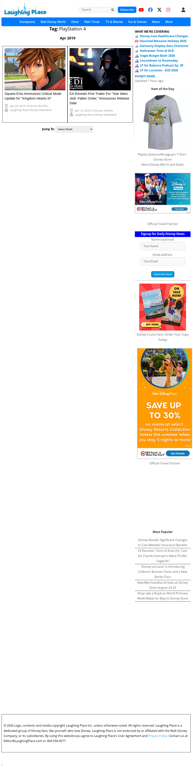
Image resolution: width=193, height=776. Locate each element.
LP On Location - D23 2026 (159, 70)
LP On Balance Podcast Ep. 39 (161, 65)
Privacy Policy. (158, 736)
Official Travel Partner (162, 224)
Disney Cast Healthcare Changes (164, 36)
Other (75, 22)
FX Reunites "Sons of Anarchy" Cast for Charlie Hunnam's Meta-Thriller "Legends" (162, 556)
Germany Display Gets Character (164, 46)
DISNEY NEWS (145, 76)
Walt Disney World (53, 22)
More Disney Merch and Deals (162, 164)
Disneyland (27, 22)
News (156, 22)
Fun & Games (137, 22)
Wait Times (92, 22)
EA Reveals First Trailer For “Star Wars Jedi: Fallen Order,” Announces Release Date (99, 98)
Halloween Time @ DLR (157, 51)
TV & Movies (114, 22)
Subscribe (127, 9)
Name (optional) (162, 239)
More (169, 22)
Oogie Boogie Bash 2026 (157, 56)
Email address (163, 255)
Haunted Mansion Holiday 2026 (163, 41)
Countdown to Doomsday (159, 60)
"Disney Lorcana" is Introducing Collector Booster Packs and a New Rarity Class (162, 572)
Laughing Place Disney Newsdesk (30, 110)
